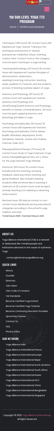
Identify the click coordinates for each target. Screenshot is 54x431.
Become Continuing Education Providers (27, 311)
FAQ (8, 326)
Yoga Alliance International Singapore (25, 395)
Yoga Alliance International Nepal (23, 359)
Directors (10, 280)
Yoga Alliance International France (24, 349)
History (9, 270)
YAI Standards (13, 296)
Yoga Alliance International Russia (23, 375)
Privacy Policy (13, 331)
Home (13, 26)
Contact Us (12, 321)
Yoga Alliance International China (23, 385)
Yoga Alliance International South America (28, 364)
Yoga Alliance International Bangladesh (26, 390)
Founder (10, 275)
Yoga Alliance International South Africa (26, 369)
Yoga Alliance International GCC (22, 380)
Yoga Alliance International (36, 415)
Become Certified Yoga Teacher (23, 306)
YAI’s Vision (11, 285)
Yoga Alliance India (16, 344)
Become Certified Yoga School (22, 301)
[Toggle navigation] (47, 9)
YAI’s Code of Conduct (18, 290)
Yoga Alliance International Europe (24, 354)
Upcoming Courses (16, 316)
